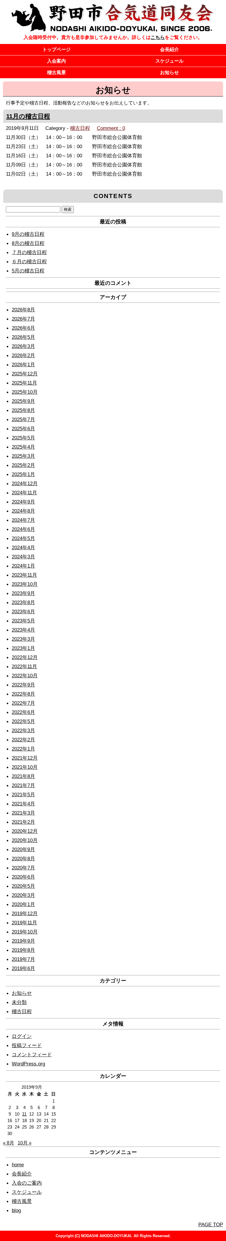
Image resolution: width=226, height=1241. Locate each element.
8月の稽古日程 (28, 243)
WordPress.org (28, 1064)
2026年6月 (23, 328)
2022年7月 (23, 703)
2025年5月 (23, 438)
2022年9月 (23, 685)
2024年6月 (23, 529)
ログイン (22, 1036)
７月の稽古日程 (29, 252)
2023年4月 (23, 630)
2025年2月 (23, 465)
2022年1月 (23, 749)
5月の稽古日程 (28, 271)
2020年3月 (23, 895)
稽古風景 (56, 72)
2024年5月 (23, 538)
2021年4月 (23, 804)
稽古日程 (80, 128)
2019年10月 (25, 932)
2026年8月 (23, 310)
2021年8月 (23, 776)
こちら (158, 37)
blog (16, 1210)
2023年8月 (23, 602)
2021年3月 (23, 813)
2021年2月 (23, 822)
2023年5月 (23, 621)
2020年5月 (23, 886)
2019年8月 (23, 950)
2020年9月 (23, 849)
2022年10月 (25, 675)
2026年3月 (23, 346)
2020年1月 (23, 904)
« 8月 (8, 1142)
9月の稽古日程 (28, 234)
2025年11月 (24, 383)
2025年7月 (23, 419)
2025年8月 (23, 410)
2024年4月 (23, 547)
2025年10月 (25, 392)
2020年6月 (23, 877)
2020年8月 (23, 858)
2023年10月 (25, 584)
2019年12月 (25, 913)
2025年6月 (23, 428)
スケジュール (169, 60)
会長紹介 (169, 49)
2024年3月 (23, 557)
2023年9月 (23, 593)
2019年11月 (24, 923)
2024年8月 (23, 511)
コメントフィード (32, 1054)
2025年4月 (23, 447)
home (18, 1165)
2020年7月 (23, 868)
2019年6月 (23, 968)
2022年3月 (23, 730)
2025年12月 (25, 374)
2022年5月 (23, 721)
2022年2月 (23, 740)
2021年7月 (23, 785)
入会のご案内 (27, 1183)
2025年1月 (23, 474)
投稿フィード (27, 1045)
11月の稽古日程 (28, 116)
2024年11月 (24, 493)
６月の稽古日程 (29, 261)
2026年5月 (23, 337)
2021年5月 (23, 794)
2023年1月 (23, 648)
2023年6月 (23, 611)
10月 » (24, 1142)
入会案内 (56, 60)
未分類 (19, 1002)
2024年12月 (25, 483)
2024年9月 (23, 502)
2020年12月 (25, 831)
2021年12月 (25, 758)
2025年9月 (23, 401)
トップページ (56, 49)
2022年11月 (24, 666)
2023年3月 (23, 639)
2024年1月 (23, 566)
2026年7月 (23, 319)
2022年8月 (23, 694)
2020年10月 (25, 840)
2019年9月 (23, 941)
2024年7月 (23, 520)
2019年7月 (23, 959)
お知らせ (169, 72)
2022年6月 (23, 712)
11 (24, 1114)
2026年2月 (23, 355)
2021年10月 (25, 767)
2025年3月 (23, 456)
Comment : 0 (111, 128)
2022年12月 (25, 657)
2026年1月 (23, 364)
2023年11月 (24, 575)
